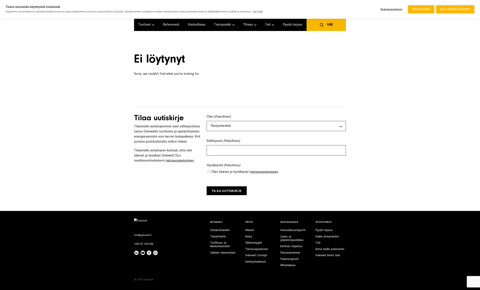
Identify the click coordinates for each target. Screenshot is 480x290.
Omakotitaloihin (220, 230)
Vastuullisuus (197, 24)
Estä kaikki (421, 9)
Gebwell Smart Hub (327, 255)
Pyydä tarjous (292, 24)
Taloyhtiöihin (218, 236)
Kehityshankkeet (255, 261)
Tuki (317, 242)
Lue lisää (257, 11)
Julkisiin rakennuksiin (223, 252)
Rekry (248, 236)
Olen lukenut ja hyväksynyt (244, 172)
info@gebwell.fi (143, 235)
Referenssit (171, 24)
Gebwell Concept (256, 255)
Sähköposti (223, 141)
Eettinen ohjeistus (291, 246)
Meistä (249, 230)
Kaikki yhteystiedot (327, 236)
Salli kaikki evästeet (455, 9)
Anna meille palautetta (329, 249)
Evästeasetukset (391, 9)
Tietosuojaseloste (256, 249)
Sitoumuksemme (290, 252)
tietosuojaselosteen (180, 160)
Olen (219, 117)
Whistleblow (288, 265)
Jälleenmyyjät (253, 242)
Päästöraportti (289, 259)
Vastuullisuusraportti (293, 230)
